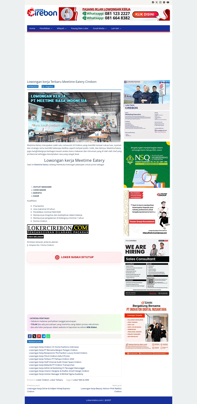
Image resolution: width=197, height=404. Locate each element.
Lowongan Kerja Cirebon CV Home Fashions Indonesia (54, 347)
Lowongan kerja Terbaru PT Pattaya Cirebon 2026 (51, 359)
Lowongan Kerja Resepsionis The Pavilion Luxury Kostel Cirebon (58, 353)
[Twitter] (157, 2)
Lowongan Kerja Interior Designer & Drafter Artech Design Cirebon (59, 371)
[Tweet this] (34, 336)
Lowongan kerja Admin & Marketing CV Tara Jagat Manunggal (56, 368)
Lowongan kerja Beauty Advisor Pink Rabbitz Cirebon (101, 388)
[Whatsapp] (48, 336)
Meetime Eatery (41, 164)
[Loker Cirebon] (42, 12)
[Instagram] (160, 2)
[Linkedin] (164, 2)
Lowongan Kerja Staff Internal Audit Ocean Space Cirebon (55, 362)
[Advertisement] (98, 56)
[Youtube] (168, 2)
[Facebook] (153, 2)
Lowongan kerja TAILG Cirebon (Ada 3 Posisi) (49, 356)
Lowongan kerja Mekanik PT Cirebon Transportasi (51, 365)
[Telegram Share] (44, 336)
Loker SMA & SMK (81, 379)
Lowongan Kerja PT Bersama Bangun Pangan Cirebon (53, 350)
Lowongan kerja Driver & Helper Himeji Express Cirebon (48, 388)
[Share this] (30, 336)
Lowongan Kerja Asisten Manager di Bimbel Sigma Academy (56, 374)
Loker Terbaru (56, 379)
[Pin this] (39, 336)
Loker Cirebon (42, 379)
